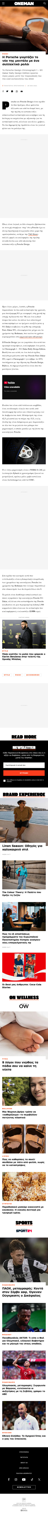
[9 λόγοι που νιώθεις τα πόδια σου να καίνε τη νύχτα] (24, 1035)
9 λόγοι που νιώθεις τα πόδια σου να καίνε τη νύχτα (20, 1066)
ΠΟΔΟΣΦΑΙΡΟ (8, 1285)
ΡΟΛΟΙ (5, 54)
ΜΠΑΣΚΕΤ (6, 1334)
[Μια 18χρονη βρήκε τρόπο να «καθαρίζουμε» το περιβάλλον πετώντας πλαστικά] (24, 1091)
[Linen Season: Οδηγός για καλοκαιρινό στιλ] (24, 822)
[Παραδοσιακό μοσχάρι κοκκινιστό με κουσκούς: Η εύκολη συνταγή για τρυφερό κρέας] (24, 1186)
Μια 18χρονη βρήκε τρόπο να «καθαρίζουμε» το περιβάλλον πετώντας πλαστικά (19, 1115)
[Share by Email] (22, 91)
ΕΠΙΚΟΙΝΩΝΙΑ (24, 1452)
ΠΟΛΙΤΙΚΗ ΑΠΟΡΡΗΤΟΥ (24, 1473)
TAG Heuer (33, 234)
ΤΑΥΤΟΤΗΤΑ (24, 1457)
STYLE (5, 651)
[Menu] (3, 3)
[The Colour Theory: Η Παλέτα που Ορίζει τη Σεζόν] (24, 874)
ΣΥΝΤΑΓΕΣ (7, 1204)
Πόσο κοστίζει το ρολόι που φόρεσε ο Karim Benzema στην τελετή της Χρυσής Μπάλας (23, 656)
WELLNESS (7, 1108)
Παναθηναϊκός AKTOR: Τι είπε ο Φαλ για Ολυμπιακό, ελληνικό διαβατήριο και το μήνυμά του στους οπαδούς (23, 1341)
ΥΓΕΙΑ (5, 1059)
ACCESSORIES (33, 675)
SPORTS (24, 1223)
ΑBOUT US (24, 1463)
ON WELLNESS (24, 998)
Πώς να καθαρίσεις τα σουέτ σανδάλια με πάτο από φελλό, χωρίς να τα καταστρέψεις (23, 1162)
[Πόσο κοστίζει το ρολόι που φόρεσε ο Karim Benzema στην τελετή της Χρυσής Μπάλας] (24, 634)
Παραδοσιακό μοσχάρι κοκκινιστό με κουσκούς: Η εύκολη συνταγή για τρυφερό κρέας (23, 1210)
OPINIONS (7, 1433)
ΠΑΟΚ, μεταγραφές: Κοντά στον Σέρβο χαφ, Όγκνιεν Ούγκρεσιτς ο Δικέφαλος (22, 1292)
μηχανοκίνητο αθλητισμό (31, 336)
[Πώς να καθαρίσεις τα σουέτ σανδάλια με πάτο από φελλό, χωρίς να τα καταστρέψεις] (24, 1138)
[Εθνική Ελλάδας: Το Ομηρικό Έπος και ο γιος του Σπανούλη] (24, 1415)
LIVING (5, 1156)
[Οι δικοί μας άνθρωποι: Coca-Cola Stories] (24, 967)
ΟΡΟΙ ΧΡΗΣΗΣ (24, 1468)
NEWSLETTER (24, 1487)
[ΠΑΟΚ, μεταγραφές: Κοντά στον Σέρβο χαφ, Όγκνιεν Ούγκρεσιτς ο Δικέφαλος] (24, 1261)
